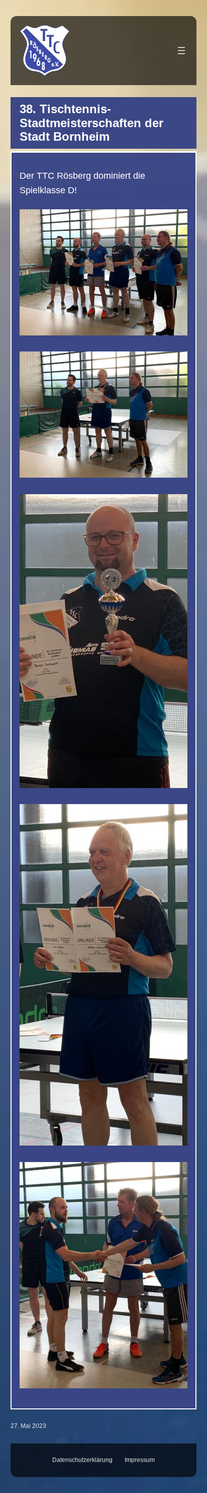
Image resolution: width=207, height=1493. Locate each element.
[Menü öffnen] (181, 51)
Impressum (140, 1459)
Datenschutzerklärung (82, 1459)
